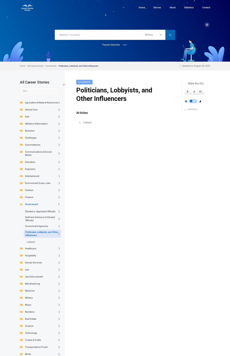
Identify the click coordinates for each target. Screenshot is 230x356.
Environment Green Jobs (38, 183)
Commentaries (32, 145)
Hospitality (30, 255)
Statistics (189, 7)
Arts (27, 116)
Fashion (29, 190)
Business (30, 131)
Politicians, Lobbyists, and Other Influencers (41, 233)
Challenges (31, 138)
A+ (200, 91)
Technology (31, 333)
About (173, 7)
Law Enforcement (34, 276)
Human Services (33, 262)
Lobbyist (31, 242)
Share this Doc (196, 83)
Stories (157, 7)
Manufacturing (32, 283)
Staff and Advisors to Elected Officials (40, 219)
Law (27, 269)
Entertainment (32, 176)
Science (29, 326)
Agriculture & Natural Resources (41, 102)
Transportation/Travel (36, 347)
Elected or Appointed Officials (40, 211)
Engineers (30, 169)
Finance (29, 197)
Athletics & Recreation (36, 123)
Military (29, 298)
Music (28, 305)
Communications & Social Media (38, 153)
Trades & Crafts (33, 340)
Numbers (30, 312)
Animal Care (31, 109)
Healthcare (30, 248)
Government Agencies (36, 226)
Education (30, 162)
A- (188, 91)
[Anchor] (89, 112)
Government (31, 204)
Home (142, 7)
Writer (28, 354)
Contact (206, 7)
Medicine (30, 291)
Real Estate (30, 319)
